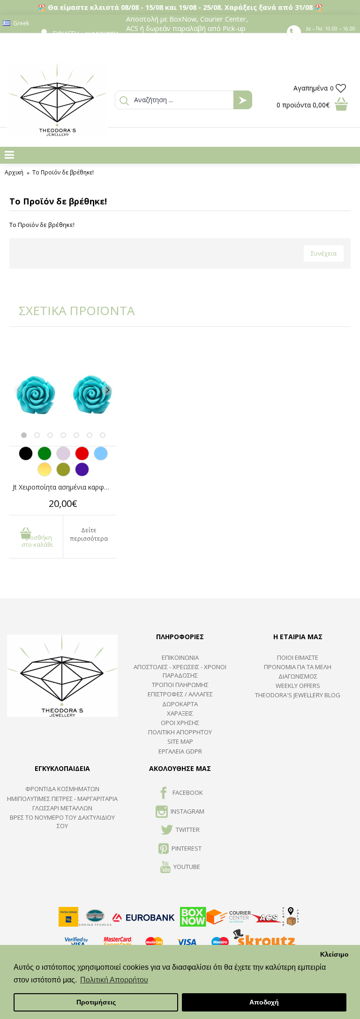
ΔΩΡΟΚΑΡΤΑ (180, 704)
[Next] (107, 390)
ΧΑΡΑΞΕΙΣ (180, 713)
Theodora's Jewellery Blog (297, 695)
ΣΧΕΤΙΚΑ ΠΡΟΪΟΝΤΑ (70, 310)
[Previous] (19, 390)
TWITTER (188, 829)
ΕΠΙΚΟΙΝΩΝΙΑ (180, 657)
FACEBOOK (187, 793)
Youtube (186, 866)
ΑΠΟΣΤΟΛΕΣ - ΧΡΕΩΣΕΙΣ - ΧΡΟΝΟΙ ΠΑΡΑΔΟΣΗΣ (180, 671)
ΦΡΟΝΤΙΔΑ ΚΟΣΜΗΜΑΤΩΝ (62, 789)
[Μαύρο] (25, 458)
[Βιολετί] (82, 474)
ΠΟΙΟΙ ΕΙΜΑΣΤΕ (297, 657)
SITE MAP (180, 741)
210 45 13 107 (331, 37)
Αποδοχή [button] (264, 1002)
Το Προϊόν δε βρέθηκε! (63, 172)
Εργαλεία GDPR (180, 751)
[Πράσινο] (44, 458)
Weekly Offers (298, 685)
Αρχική (14, 172)
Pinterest (187, 848)
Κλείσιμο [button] (334, 954)
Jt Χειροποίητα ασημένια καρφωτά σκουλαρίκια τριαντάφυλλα (65, 487)
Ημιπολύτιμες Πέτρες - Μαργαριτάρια (62, 798)
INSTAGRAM (187, 811)
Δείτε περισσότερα (89, 534)
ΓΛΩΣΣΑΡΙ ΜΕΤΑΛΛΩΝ (62, 808)
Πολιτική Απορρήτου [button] (114, 980)
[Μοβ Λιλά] (63, 458)
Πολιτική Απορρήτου (180, 732)
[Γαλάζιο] (100, 458)
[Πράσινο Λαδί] (63, 474)
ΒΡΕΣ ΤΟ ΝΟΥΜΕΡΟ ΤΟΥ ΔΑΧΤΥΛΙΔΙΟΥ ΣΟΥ (62, 821)
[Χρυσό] (44, 474)
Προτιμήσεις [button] (96, 1002)
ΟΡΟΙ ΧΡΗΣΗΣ (180, 722)
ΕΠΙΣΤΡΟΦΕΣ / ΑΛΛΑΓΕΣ (180, 694)
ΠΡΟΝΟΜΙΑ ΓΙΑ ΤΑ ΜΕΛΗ (297, 667)
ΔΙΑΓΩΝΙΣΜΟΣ (297, 676)
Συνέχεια (324, 253)
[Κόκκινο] (82, 458)
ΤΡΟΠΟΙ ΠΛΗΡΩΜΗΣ (180, 684)
